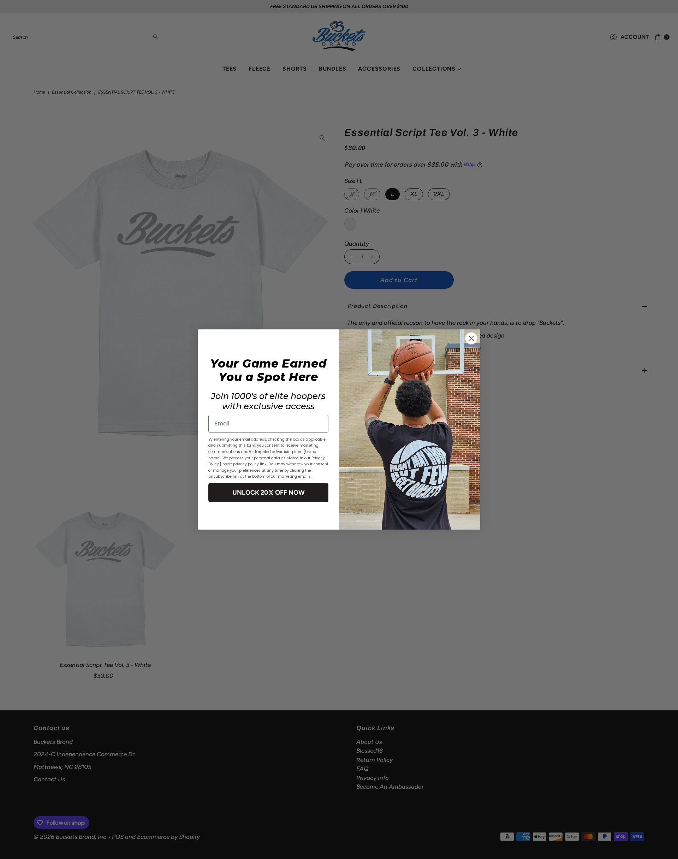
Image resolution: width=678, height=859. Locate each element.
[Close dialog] (471, 338)
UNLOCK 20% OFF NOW (268, 492)
